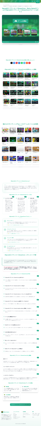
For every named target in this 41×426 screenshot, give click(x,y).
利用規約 (24, 416)
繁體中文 (38, 415)
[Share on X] (11, 63)
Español (39, 413)
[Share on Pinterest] (29, 63)
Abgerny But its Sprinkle (13, 267)
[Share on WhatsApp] (22, 63)
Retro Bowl (12, 1)
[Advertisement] (20, 50)
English (33, 413)
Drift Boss (16, 1)
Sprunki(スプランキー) (21, 1)
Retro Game (6, 267)
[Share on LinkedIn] (19, 63)
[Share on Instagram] (17, 63)
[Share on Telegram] (24, 63)
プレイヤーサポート (26, 413)
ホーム (8, 1)
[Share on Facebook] (14, 63)
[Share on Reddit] (27, 63)
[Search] (30, 1)
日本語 (36, 413)
